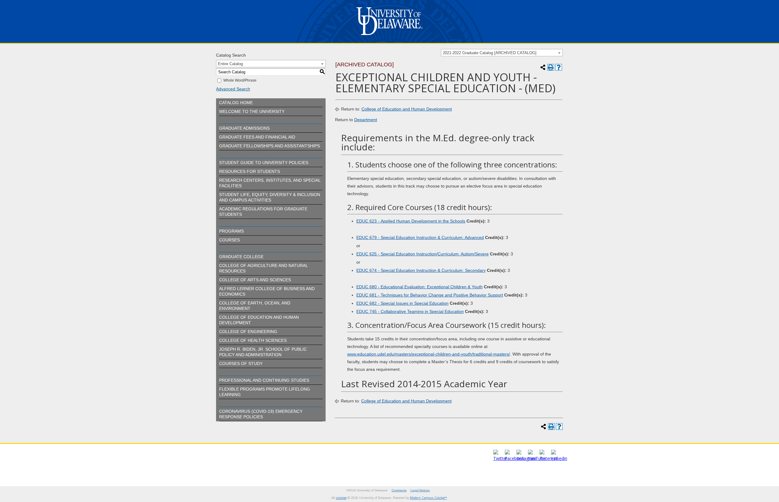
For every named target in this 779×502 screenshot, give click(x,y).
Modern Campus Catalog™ (428, 498)
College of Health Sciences (253, 340)
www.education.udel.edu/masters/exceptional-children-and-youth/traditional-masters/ (428, 354)
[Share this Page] (543, 67)
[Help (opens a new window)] (558, 67)
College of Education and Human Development (407, 109)
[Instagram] (526, 458)
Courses (229, 239)
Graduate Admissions (244, 128)
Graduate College (241, 256)
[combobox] (502, 52)
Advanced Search (233, 88)
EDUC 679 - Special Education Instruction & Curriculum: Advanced (420, 237)
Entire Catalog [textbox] (230, 63)
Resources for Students (249, 171)
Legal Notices (420, 490)
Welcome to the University (252, 111)
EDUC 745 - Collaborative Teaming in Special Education (410, 311)
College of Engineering (248, 331)
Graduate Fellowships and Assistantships (269, 145)
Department (365, 119)
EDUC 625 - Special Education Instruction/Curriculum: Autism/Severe (422, 253)
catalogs (341, 498)
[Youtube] (537, 458)
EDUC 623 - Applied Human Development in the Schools (410, 221)
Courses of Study (241, 363)
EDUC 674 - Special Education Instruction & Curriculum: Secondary (421, 270)
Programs (231, 231)
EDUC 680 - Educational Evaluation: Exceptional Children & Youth (419, 286)
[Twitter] (500, 458)
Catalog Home (236, 102)
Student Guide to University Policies (263, 162)
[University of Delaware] (389, 36)
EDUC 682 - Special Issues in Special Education (402, 303)
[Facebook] (514, 458)
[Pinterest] (548, 458)
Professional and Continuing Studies (264, 380)
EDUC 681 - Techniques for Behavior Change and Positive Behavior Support (429, 295)
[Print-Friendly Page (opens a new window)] (550, 67)
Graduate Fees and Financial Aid (257, 137)
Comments (399, 490)
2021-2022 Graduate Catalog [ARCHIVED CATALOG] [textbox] (489, 53)
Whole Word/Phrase (240, 80)
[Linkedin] (559, 458)
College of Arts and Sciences (255, 279)
